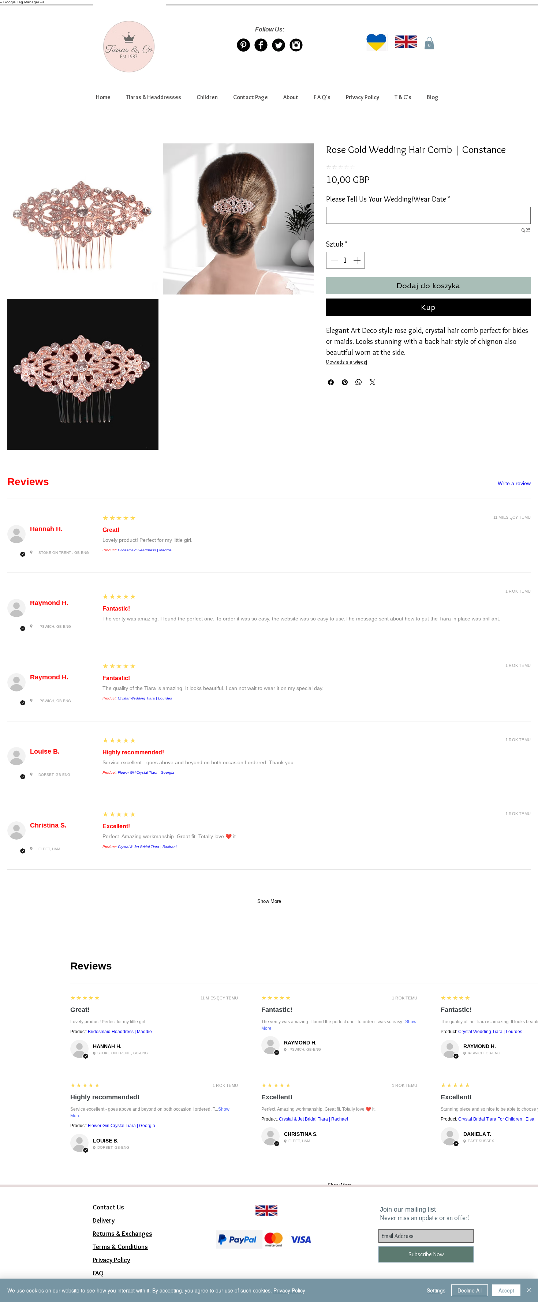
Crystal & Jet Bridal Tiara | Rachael (147, 847)
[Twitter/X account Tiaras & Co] (278, 45)
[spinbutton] (345, 260)
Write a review (514, 483)
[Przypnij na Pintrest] (344, 382)
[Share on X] (372, 382)
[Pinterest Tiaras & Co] (243, 45)
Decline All (469, 1290)
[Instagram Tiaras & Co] (296, 45)
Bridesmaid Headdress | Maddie (145, 550)
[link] (429, 43)
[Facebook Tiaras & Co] (261, 45)
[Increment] (357, 260)
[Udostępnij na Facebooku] (330, 382)
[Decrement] (333, 260)
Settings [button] (436, 1290)
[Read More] (263, 1201)
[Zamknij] (529, 1290)
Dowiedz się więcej (346, 362)
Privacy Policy (289, 1290)
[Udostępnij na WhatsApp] (358, 382)
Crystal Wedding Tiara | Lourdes (145, 698)
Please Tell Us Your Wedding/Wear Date (388, 199)
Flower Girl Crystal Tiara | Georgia (146, 772)
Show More (269, 901)
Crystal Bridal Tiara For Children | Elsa (496, 1119)
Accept (506, 1290)
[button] (153, 97)
